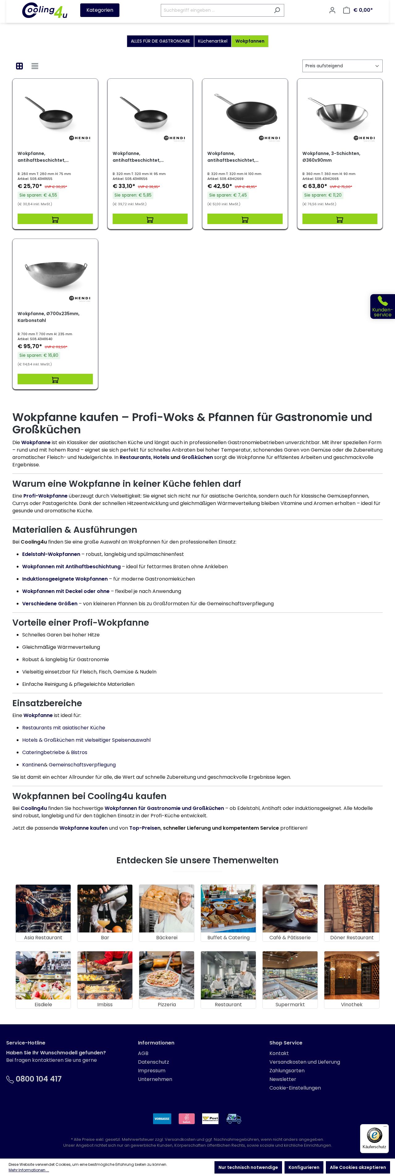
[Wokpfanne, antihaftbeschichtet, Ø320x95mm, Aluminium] (150, 114)
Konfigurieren (304, 1167)
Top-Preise (143, 828)
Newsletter (282, 1079)
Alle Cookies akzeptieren (358, 1167)
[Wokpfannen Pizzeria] (166, 975)
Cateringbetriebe (43, 752)
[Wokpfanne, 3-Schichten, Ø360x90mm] (340, 114)
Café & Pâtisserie (290, 937)
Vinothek (352, 1004)
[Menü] (385, 1128)
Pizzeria (167, 1004)
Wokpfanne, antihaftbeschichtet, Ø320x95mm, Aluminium (140, 157)
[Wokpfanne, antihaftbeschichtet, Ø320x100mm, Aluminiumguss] (245, 114)
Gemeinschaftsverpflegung (82, 764)
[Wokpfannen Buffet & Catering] (228, 908)
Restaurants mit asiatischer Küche (63, 727)
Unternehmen (155, 1079)
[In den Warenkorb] (55, 219)
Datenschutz (153, 1061)
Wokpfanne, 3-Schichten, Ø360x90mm (331, 156)
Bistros (79, 752)
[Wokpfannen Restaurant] (228, 975)
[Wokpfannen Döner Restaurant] (351, 908)
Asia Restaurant (43, 937)
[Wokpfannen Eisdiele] (43, 975)
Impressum (151, 1070)
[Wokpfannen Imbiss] (104, 975)
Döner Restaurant (352, 937)
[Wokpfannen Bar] (104, 908)
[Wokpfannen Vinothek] (351, 975)
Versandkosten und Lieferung (304, 1061)
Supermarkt (290, 1004)
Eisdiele (43, 1004)
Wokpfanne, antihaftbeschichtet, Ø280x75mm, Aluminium (45, 157)
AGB (143, 1053)
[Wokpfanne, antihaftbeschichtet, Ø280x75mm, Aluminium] (55, 114)
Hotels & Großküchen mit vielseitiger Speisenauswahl (86, 740)
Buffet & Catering (228, 937)
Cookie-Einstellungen (295, 1087)
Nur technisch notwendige (248, 1167)
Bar (105, 937)
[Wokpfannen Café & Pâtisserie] (290, 908)
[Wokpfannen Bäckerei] (166, 908)
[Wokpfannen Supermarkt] (290, 975)
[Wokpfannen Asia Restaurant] (43, 908)
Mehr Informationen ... (29, 1170)
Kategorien (99, 10)
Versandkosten (180, 1139)
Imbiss (105, 1004)
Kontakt (279, 1053)
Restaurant (228, 1004)
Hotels (162, 457)
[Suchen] (277, 10)
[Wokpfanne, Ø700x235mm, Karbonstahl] (55, 275)
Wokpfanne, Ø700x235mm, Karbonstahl (49, 317)
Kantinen (33, 764)
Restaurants (135, 457)
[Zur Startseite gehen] (45, 10)
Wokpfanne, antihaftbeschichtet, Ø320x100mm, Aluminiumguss (241, 157)
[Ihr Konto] (332, 10)
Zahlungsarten (287, 1070)
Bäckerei (166, 937)
